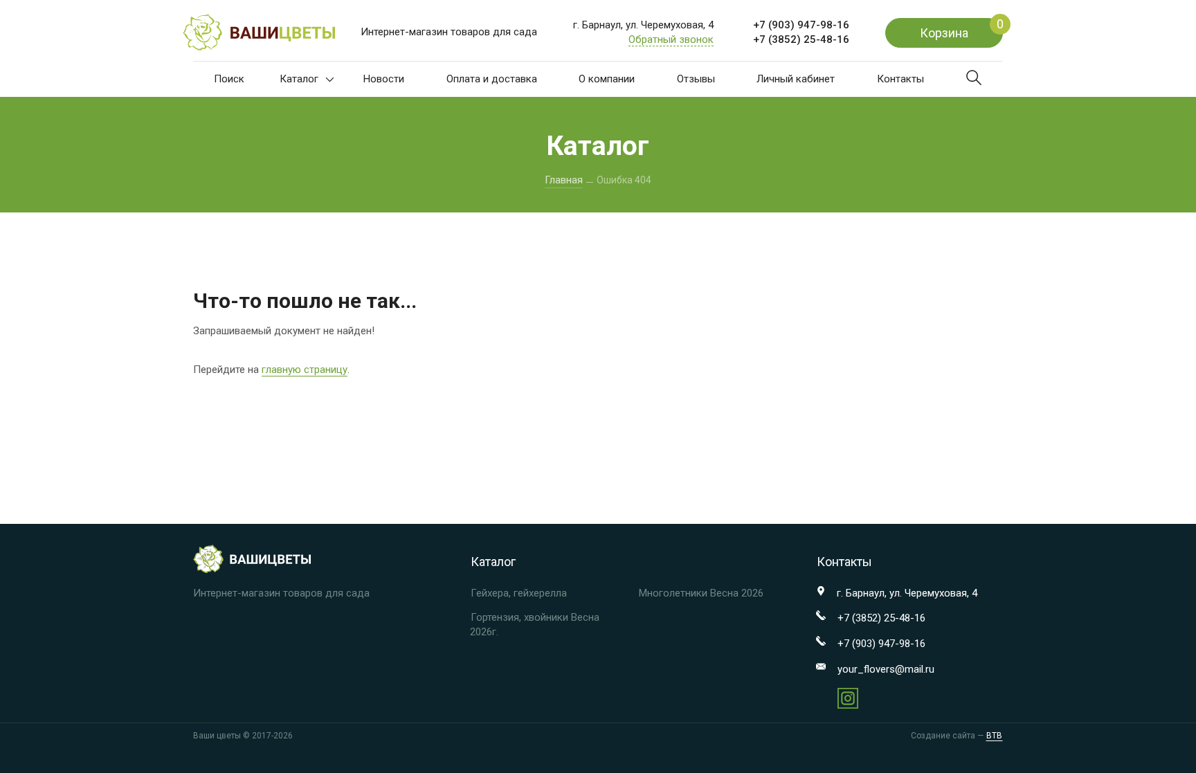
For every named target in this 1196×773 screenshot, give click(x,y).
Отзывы (696, 79)
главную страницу (304, 369)
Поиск (229, 79)
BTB (994, 735)
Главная (564, 180)
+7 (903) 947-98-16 (801, 25)
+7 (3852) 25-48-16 (801, 39)
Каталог (299, 79)
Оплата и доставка (491, 79)
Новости (383, 79)
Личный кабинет (795, 79)
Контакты (900, 79)
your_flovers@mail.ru (885, 669)
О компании (607, 79)
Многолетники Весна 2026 (701, 593)
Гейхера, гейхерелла (519, 593)
